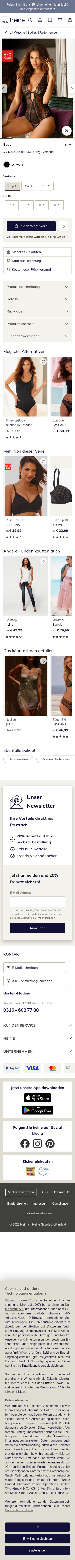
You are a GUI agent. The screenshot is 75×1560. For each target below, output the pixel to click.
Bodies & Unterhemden (43, 32)
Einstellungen (37, 1550)
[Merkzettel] (60, 20)
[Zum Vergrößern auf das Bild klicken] (67, 131)
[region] (37, 1420)
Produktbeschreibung (23, 287)
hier (60, 1357)
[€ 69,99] (25, 686)
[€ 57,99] (25, 387)
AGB (44, 1192)
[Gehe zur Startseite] (17, 20)
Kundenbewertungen (23, 336)
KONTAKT (12, 954)
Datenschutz (61, 1192)
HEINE (9, 1038)
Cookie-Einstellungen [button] (38, 1213)
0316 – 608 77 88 (21, 1010)
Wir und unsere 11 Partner (24, 1300)
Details (12, 299)
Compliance (60, 1203)
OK (37, 1527)
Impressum (39, 1203)
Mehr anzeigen (46, 917)
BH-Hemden (18, 759)
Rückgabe (14, 311)
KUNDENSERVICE (19, 1025)
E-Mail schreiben (22, 968)
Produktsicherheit (20, 324)
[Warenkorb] (70, 20)
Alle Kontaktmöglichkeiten (32, 981)
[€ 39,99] (25, 486)
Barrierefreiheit (17, 1203)
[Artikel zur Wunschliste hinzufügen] (63, 226)
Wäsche (19, 32)
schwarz (17, 164)
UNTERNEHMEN (18, 1051)
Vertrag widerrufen (21, 1192)
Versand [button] (48, 152)
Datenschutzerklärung (19, 1510)
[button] (5, 20)
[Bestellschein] (50, 20)
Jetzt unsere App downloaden (37, 1087)
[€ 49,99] (25, 586)
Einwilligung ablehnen (37, 1539)
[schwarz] (6, 164)
